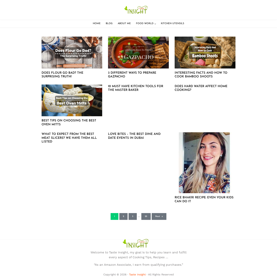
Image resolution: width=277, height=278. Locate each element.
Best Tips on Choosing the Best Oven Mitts (69, 122)
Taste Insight (137, 274)
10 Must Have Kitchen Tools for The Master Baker (135, 88)
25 (148, 217)
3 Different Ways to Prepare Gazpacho (132, 74)
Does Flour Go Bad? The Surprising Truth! (62, 74)
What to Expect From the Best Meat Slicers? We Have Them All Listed (69, 138)
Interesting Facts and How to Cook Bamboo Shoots (201, 74)
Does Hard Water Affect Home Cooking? (201, 88)
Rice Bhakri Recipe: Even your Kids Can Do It (204, 199)
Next (157, 216)
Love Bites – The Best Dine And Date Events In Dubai (134, 136)
